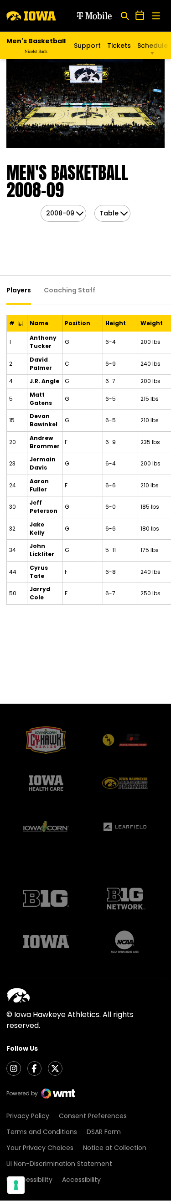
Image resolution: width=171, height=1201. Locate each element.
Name (39, 323)
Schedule (152, 45)
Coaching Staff (69, 290)
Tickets (119, 45)
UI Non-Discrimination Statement (59, 1163)
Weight (151, 323)
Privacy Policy (27, 1115)
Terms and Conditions (41, 1131)
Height (115, 323)
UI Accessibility (29, 1179)
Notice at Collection (114, 1147)
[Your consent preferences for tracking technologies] (16, 1185)
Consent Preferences (93, 1115)
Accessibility (81, 1179)
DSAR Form (104, 1131)
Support (87, 45)
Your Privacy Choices (39, 1147)
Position (77, 323)
